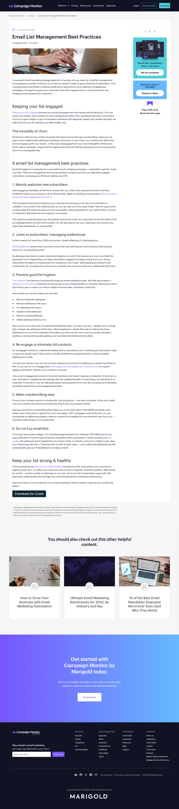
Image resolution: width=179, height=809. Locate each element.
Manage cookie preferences (157, 760)
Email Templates (81, 749)
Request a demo (150, 93)
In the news (151, 749)
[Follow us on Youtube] (76, 774)
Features (78, 735)
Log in (136, 5)
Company (150, 731)
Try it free (164, 5)
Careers (149, 746)
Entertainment (104, 746)
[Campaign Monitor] (26, 732)
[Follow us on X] (86, 774)
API (76, 746)
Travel (101, 756)
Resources (85, 5)
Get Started (127, 735)
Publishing (103, 749)
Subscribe (58, 754)
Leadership (150, 739)
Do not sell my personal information (127, 774)
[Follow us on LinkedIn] (81, 774)
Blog (124, 746)
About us (149, 735)
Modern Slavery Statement (157, 756)
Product (79, 731)
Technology (103, 753)
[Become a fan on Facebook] (91, 774)
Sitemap (149, 753)
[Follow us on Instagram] (96, 774)
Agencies (111, 5)
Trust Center (151, 742)
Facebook (150, 32)
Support (126, 749)
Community (128, 731)
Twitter (145, 32)
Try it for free (89, 697)
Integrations (80, 742)
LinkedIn (155, 32)
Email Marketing (107, 731)
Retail (101, 739)
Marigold (86, 789)
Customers (98, 5)
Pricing (74, 5)
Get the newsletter (150, 72)
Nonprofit (103, 742)
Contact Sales (149, 5)
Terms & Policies (106, 774)
